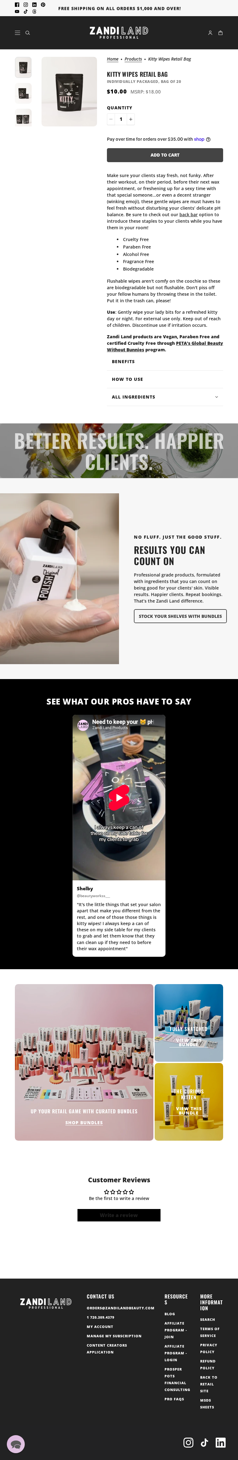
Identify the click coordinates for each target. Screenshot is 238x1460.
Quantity (119, 108)
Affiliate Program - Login (176, 1353)
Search (207, 1319)
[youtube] (17, 11)
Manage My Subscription (114, 1336)
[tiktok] (25, 11)
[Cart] (220, 32)
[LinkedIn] (221, 1443)
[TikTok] (204, 1443)
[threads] (34, 11)
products (133, 59)
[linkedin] (34, 4)
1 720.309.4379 (100, 1317)
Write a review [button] (119, 1215)
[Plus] (131, 119)
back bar (188, 214)
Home (112, 59)
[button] (16, 1444)
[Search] (27, 32)
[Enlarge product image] (69, 91)
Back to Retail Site (209, 1384)
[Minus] (111, 119)
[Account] (210, 32)
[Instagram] (188, 1443)
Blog (170, 1314)
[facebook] (17, 4)
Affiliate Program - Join (176, 1330)
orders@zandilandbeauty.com (121, 1308)
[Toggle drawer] (17, 33)
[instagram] (25, 4)
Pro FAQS (174, 1399)
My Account (100, 1326)
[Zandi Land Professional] (119, 32)
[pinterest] (43, 4)
